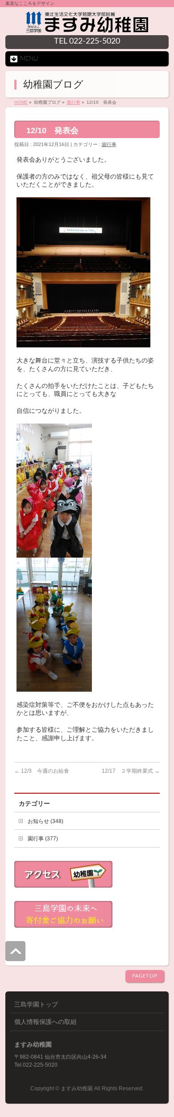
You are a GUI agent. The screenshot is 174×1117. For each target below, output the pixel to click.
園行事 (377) (43, 839)
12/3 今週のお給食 (41, 771)
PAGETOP (144, 976)
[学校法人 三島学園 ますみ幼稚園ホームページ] (87, 25)
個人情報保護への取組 (45, 1021)
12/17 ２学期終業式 (131, 771)
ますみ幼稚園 (77, 1088)
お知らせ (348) (45, 821)
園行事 (73, 102)
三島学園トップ (36, 1004)
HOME (21, 102)
